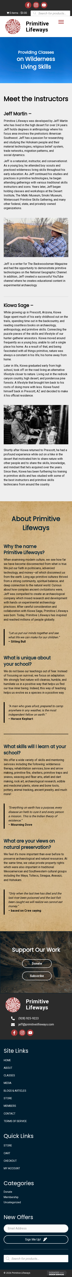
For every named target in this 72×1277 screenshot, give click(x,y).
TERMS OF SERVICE (15, 1121)
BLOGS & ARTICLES (15, 1090)
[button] (61, 22)
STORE (8, 1098)
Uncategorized (12, 1202)
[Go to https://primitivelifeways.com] (29, 26)
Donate (8, 1191)
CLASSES (9, 1075)
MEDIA (7, 1083)
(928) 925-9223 (28, 1018)
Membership (11, 1197)
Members (10, 1105)
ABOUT (8, 1067)
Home (7, 1060)
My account (12, 1168)
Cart (7, 1153)
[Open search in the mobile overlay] (50, 13)
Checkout (10, 1160)
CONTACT (10, 1113)
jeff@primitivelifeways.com (36, 1024)
